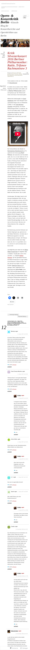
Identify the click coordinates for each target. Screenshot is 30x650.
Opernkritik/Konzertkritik (8, 3)
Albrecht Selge (14, 631)
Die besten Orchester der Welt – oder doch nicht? (12, 7)
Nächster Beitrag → (22, 316)
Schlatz (14, 72)
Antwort (10, 366)
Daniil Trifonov (15, 74)
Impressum (14, 10)
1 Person (14, 364)
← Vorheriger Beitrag (13, 314)
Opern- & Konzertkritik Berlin (9, 19)
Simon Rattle (11, 76)
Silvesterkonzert (18, 75)
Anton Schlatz (5, 10)
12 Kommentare (26, 73)
